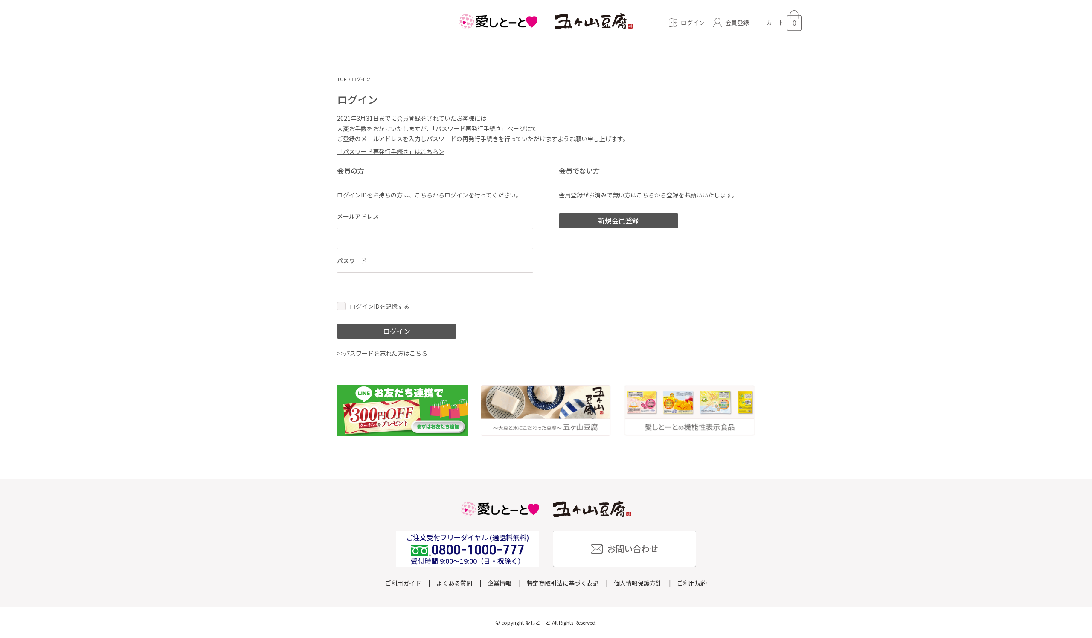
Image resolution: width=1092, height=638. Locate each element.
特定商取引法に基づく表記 (562, 583)
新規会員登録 (618, 220)
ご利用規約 (692, 583)
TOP (341, 79)
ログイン (396, 331)
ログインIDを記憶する (380, 306)
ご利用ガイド (403, 583)
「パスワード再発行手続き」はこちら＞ (390, 151)
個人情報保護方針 (638, 583)
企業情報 (499, 583)
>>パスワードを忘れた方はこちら (382, 353)
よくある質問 (454, 583)
